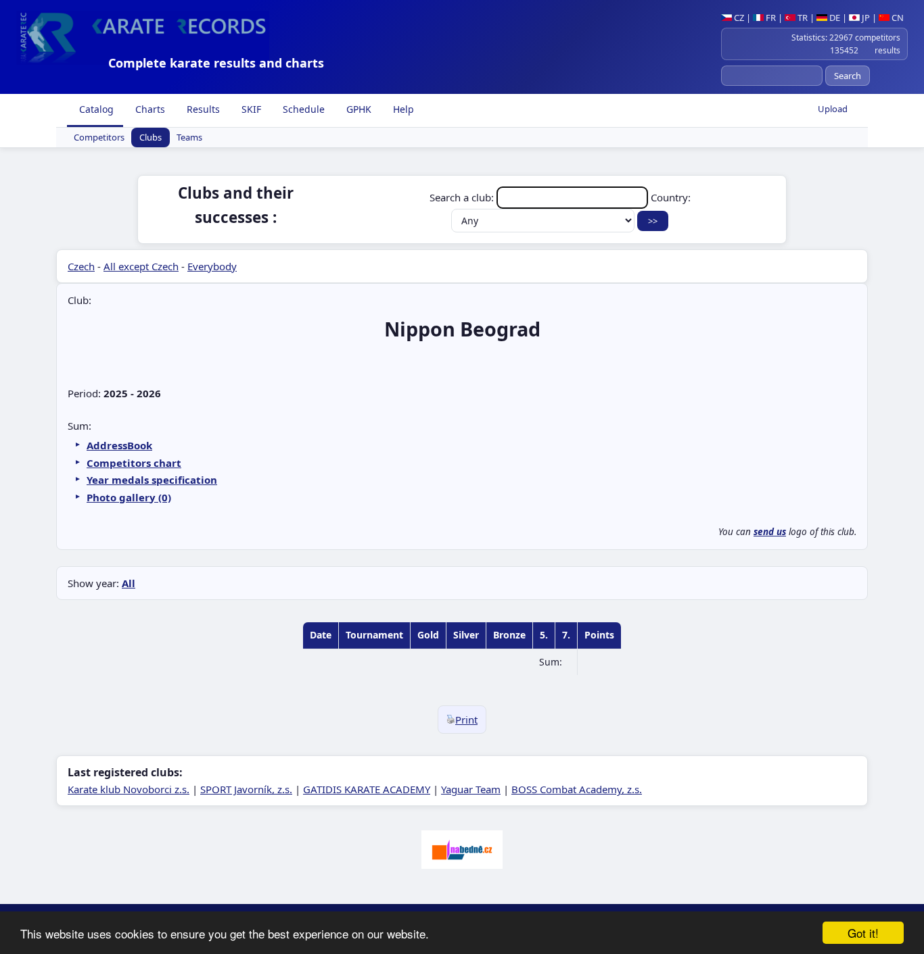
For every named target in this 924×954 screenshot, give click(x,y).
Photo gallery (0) (129, 497)
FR (770, 17)
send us (770, 532)
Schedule (302, 109)
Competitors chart (134, 463)
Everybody (212, 266)
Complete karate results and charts (216, 63)
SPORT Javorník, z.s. (246, 789)
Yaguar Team (471, 789)
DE (833, 17)
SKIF (250, 109)
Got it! (863, 932)
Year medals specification (152, 479)
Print (466, 719)
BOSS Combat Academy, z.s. (576, 789)
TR (801, 17)
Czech (81, 266)
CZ (738, 17)
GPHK (357, 109)
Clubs (150, 138)
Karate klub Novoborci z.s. (128, 789)
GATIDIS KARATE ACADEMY (366, 789)
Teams (189, 138)
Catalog (95, 109)
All (128, 583)
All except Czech (141, 266)
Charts (149, 109)
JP (865, 17)
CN (897, 17)
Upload (833, 109)
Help (402, 109)
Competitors (99, 138)
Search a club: (463, 197)
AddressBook (119, 445)
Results (202, 109)
